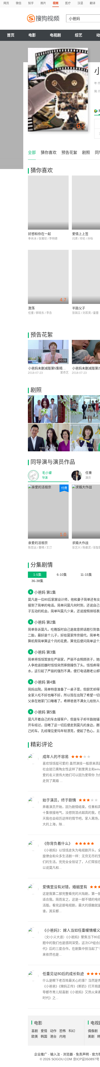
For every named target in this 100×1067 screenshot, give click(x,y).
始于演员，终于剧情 (59, 800)
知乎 (31, 3)
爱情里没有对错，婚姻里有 (65, 887)
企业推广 (40, 1054)
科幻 (72, 1031)
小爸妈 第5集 (45, 712)
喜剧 (34, 1031)
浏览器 (68, 1054)
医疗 (68, 3)
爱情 (44, 1031)
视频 (55, 3)
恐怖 (62, 1031)
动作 (53, 1031)
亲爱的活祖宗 (38, 543)
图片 (43, 3)
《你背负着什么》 (57, 844)
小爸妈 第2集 (45, 622)
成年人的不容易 (56, 757)
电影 (32, 35)
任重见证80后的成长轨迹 (63, 974)
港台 (53, 1036)
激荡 (31, 308)
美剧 (91, 1036)
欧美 (34, 1036)
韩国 (44, 1036)
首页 (10, 35)
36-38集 (37, 581)
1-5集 (37, 574)
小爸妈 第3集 (45, 652)
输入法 (55, 1054)
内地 (62, 1036)
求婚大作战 (80, 543)
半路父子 (78, 308)
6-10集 (62, 574)
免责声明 (82, 1054)
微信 (18, 3)
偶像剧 (93, 1031)
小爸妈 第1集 (45, 592)
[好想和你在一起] (48, 203)
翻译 (92, 3)
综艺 (78, 35)
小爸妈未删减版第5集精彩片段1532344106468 (62, 368)
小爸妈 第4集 (45, 682)
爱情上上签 (80, 234)
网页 (6, 3)
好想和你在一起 (39, 234)
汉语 (80, 3)
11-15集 (86, 574)
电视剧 (55, 35)
